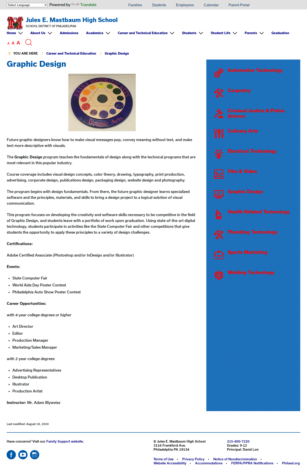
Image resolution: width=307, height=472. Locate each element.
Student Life (220, 33)
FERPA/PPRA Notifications (252, 463)
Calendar (211, 5)
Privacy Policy (193, 459)
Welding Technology (251, 272)
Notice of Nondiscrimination (235, 459)
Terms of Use (164, 459)
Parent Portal (239, 5)
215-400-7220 (238, 441)
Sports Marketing (247, 252)
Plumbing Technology (253, 232)
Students (159, 5)
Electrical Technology (252, 151)
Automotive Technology (255, 70)
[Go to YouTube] (22, 453)
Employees (185, 5)
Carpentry (239, 90)
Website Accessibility (170, 463)
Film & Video (242, 171)
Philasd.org (291, 463)
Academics (94, 33)
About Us (37, 33)
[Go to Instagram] (34, 453)
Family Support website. (65, 441)
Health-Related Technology (259, 211)
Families (135, 5)
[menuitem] (108, 5)
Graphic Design (117, 53)
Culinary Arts (243, 130)
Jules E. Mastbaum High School (72, 19)
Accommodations (208, 463)
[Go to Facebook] (11, 453)
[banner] (153, 34)
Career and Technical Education (143, 33)
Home (11, 33)
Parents (251, 33)
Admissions (69, 33)
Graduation (280, 33)
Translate (88, 4)
